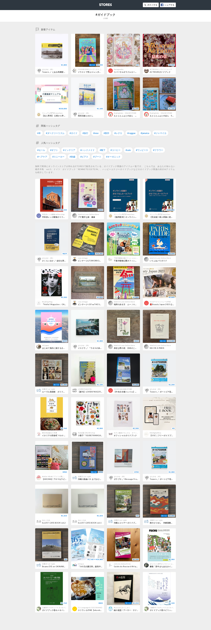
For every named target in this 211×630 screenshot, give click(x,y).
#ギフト (54, 150)
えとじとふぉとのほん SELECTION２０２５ (169, 116)
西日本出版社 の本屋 (49, 433)
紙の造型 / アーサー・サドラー (127, 610)
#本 (39, 133)
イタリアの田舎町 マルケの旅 (54, 435)
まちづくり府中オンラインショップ (163, 564)
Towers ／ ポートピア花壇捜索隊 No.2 (167, 479)
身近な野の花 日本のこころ (126, 348)
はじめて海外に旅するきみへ (54, 348)
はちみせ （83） (48, 69)
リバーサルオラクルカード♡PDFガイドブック (134, 72)
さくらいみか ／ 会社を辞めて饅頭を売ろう (61, 261)
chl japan (45, 345)
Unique (81, 564)
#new (95, 133)
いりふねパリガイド (158, 261)
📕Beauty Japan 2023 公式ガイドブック (168, 304)
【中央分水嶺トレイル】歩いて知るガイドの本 (134, 392)
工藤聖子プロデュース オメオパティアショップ (59, 607)
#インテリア (69, 150)
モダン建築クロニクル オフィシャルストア (130, 433)
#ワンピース (142, 150)
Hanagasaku (118, 69)
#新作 (106, 133)
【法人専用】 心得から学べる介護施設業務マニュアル (65, 116)
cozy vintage (83, 258)
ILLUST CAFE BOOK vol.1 (90, 523)
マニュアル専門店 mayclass (52, 113)
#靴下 (102, 150)
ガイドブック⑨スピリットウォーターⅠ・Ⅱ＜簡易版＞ (174, 610)
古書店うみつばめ (48, 389)
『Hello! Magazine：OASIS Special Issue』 (62, 304)
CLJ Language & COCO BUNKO (90, 607)
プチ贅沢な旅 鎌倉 (86, 217)
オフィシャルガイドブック (125, 435)
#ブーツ (97, 156)
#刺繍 (72, 156)
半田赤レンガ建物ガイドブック (55, 217)
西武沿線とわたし (85, 116)
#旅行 (85, 133)
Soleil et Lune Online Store (88, 214)
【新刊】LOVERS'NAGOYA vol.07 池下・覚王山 (100, 392)
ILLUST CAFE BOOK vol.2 (54, 523)
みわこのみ (46, 520)
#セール (41, 150)
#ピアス (84, 156)
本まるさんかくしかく (122, 607)
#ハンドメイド (87, 150)
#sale (128, 150)
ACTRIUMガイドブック (160, 72)
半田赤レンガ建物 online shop (53, 214)
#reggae (131, 133)
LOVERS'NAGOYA (84, 389)
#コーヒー (115, 150)
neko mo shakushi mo (122, 564)
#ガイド (73, 133)
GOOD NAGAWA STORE (123, 389)
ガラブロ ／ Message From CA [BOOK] (131, 479)
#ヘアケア (42, 156)
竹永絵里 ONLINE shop (86, 433)
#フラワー (158, 150)
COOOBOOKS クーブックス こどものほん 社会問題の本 (98, 69)
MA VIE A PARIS (157, 348)
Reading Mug (47, 302)
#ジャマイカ (160, 133)
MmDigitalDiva (155, 433)
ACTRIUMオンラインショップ (161, 69)
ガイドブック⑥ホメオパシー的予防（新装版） (62, 610)
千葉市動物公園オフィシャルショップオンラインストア (134, 258)
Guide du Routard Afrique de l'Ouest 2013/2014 (137, 566)
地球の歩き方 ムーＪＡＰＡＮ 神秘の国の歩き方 (136, 304)
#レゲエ (118, 133)
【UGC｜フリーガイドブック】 (163, 435)
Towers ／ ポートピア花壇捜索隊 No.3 (167, 392)
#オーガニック (113, 156)
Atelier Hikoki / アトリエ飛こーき (54, 476)
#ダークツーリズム (55, 133)
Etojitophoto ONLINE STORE (125, 113)
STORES (101, 4)
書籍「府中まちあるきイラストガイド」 (167, 566)
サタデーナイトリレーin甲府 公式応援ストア (167, 302)
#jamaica (145, 133)
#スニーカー (58, 156)
